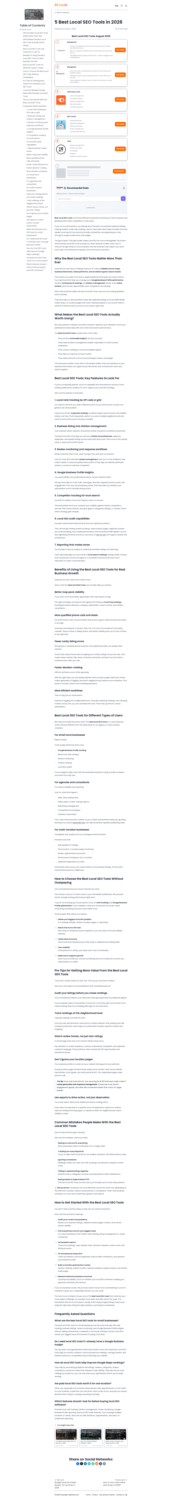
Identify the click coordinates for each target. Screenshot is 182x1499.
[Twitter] (126, 1495)
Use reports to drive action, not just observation (35, 223)
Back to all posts (63, 12)
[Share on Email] (104, 1463)
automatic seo (79, 822)
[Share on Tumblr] (100, 1463)
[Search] (122, 6)
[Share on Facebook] (77, 1463)
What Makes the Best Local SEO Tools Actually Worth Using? (34, 42)
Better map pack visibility (37, 154)
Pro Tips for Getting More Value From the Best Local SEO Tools (34, 83)
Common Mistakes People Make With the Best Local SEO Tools (35, 93)
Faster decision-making (37, 168)
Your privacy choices (107, 1495)
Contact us (120, 1495)
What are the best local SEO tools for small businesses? (36, 232)
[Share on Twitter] (81, 1463)
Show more (26, 29)
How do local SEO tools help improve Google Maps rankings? (36, 251)
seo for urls (101, 535)
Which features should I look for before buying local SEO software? (36, 267)
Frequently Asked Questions (35, 106)
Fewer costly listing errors (37, 164)
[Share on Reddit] (96, 1463)
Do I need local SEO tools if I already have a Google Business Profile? (37, 242)
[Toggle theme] (124, 188)
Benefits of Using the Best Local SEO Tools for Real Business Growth (34, 58)
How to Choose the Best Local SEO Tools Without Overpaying (35, 74)
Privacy (95, 1495)
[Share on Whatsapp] (92, 1463)
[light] (126, 6)
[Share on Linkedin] (85, 1463)
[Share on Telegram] (89, 1463)
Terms (88, 1495)
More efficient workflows (37, 171)
